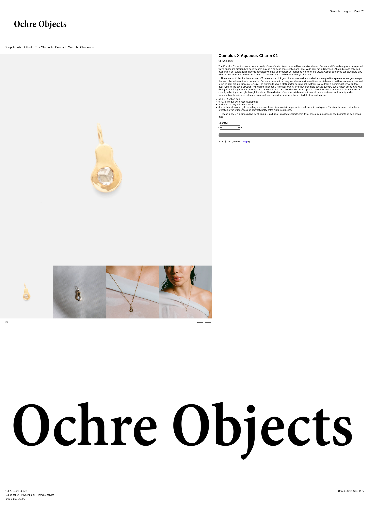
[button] (106, 160)
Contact (60, 47)
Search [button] (335, 11)
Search (73, 47)
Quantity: (223, 123)
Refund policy (12, 495)
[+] (239, 127)
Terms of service (46, 495)
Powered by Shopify (15, 499)
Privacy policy (28, 495)
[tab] (26, 292)
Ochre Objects (20, 491)
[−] (221, 127)
